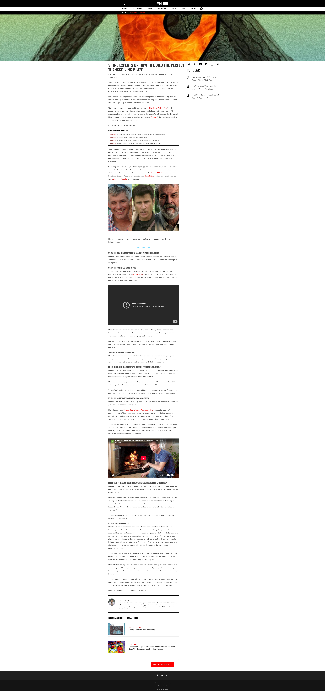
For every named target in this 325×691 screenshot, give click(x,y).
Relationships (162, 9)
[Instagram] (218, 64)
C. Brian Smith (133, 12)
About (156, 683)
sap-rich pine (138, 274)
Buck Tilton (149, 176)
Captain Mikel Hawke (159, 173)
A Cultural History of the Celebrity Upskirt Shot (128, 137)
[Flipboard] (200, 64)
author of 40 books (119, 179)
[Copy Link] (212, 64)
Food (183, 9)
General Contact (162, 685)
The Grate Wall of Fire (158, 108)
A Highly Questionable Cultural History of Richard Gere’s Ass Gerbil (134, 140)
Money (174, 9)
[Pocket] (206, 64)
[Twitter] (189, 64)
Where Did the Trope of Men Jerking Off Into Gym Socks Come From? (135, 143)
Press (169, 683)
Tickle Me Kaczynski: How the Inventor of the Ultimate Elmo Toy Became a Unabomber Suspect (151, 648)
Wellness (193, 9)
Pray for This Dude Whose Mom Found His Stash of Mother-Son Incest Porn (137, 134)
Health (150, 9)
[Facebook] (194, 64)
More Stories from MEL (162, 664)
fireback (154, 117)
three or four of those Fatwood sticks (138, 410)
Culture (124, 9)
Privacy (163, 683)
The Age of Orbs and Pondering (141, 630)
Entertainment (137, 9)
